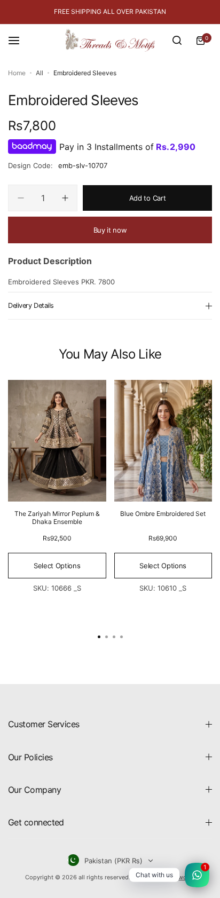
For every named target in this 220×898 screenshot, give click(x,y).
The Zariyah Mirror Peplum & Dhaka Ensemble (57, 518)
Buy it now (110, 230)
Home (17, 73)
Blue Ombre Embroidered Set (163, 514)
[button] (121, 636)
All (39, 73)
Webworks (181, 877)
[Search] (176, 40)
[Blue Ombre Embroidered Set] (163, 441)
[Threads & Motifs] (110, 40)
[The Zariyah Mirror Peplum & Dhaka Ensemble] (57, 441)
